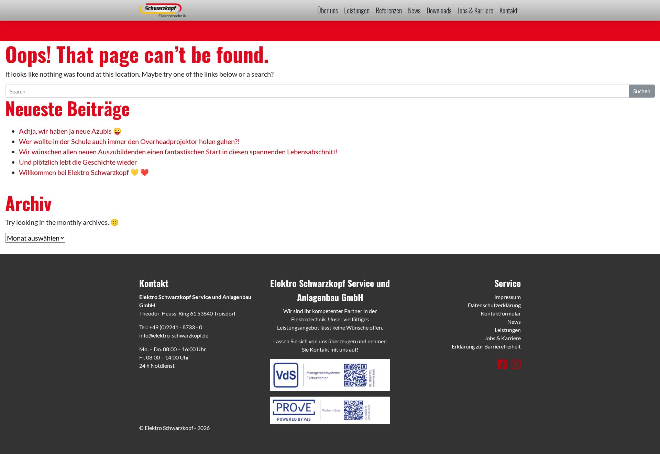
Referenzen (389, 10)
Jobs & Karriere (475, 10)
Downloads (439, 10)
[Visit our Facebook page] (503, 364)
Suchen (641, 91)
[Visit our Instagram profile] (516, 364)
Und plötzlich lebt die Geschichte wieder (78, 162)
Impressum (507, 297)
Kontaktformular (501, 313)
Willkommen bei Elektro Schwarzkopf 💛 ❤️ (84, 172)
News (414, 10)
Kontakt (508, 10)
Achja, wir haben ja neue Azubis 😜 (70, 131)
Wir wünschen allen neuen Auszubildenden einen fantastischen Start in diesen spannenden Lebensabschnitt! (178, 151)
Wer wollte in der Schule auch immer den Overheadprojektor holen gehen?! (129, 141)
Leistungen (357, 10)
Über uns (327, 10)
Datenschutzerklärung (494, 305)
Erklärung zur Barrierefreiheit (486, 346)
